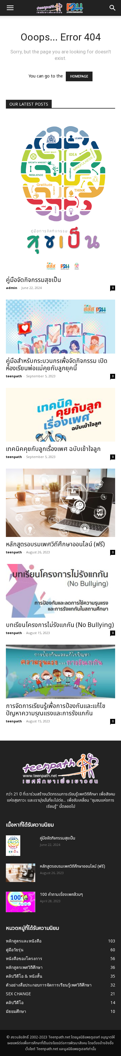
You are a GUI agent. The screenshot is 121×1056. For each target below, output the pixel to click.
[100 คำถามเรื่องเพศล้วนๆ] (20, 902)
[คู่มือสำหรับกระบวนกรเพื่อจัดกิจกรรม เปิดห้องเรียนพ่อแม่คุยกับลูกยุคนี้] (60, 327)
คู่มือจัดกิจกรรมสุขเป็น (33, 280)
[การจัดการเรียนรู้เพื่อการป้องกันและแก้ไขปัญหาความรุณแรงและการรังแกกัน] (60, 672)
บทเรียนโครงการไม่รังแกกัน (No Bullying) (60, 625)
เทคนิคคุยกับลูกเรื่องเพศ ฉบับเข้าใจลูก (53, 449)
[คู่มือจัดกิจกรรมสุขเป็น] (60, 194)
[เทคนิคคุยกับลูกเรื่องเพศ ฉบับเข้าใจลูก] (60, 415)
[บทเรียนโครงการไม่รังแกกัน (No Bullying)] (60, 591)
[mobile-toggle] (10, 8)
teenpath (14, 376)
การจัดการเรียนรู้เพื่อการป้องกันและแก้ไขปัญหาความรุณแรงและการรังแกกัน (55, 710)
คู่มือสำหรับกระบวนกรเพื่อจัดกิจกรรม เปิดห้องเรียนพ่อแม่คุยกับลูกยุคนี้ (56, 364)
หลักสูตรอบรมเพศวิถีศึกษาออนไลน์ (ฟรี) (55, 544)
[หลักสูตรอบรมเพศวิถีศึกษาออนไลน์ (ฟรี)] (60, 503)
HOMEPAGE (79, 76)
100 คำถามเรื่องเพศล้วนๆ (61, 894)
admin (11, 287)
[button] (113, 8)
